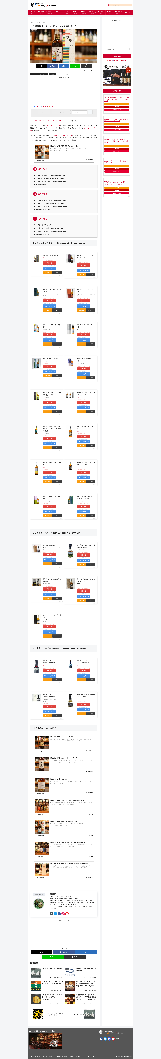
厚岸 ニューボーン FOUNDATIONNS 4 (49, 662)
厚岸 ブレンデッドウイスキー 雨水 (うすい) (85, 256)
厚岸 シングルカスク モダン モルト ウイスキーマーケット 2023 (86, 581)
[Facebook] (101, 1039)
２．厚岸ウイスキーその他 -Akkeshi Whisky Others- (49, 178)
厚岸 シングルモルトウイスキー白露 (85, 427)
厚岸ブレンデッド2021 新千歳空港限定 (52, 580)
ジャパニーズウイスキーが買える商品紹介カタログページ (49, 121)
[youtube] (113, 1039)
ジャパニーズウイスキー (52, 125)
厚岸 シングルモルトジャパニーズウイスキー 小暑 (85, 497)
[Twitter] (105, 1039)
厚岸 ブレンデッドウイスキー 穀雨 (52, 497)
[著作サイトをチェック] (51, 913)
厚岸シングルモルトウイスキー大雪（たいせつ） (86, 394)
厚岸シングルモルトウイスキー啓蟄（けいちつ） (52, 394)
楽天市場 (117, 106)
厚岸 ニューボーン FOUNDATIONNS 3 (83, 662)
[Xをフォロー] (55, 913)
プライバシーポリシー (88, 1056)
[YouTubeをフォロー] (67, 913)
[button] (110, 5)
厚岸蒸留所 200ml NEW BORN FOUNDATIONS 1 (86, 696)
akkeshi (61, 74)
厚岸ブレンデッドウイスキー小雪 (52, 463)
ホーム (31, 1056)
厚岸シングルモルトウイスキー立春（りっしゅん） (86, 463)
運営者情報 (49, 1056)
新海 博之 (53, 894)
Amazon (117, 104)
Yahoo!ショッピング (117, 109)
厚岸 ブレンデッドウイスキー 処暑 (85, 290)
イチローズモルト (67, 135)
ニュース (35, 74)
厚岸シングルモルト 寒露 (50, 255)
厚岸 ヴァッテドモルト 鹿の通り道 (52, 616)
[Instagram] (109, 1039)
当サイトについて (39, 1056)
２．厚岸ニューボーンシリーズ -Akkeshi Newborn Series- (51, 181)
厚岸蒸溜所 (53, 74)
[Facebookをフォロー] (59, 913)
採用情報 (64, 1056)
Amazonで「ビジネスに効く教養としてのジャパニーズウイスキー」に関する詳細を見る (116, 141)
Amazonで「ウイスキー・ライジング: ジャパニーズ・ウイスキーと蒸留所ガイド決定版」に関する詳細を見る (116, 182)
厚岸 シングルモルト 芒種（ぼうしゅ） (52, 290)
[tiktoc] (117, 1038)
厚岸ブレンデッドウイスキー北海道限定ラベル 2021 (86, 546)
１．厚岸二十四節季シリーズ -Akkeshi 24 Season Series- (50, 175)
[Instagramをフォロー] (63, 913)
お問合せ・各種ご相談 (74, 1056)
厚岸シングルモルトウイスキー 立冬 (52, 326)
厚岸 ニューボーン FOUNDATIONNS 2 (49, 696)
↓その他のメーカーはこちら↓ (43, 184)
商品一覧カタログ (44, 74)
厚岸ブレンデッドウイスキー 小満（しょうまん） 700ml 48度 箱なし (52, 429)
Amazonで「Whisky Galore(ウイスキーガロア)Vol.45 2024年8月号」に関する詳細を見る (116, 99)
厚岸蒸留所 (68, 74)
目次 (39, 169)
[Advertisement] (63, 91)
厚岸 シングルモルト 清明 (50, 358)
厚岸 (44, 257)
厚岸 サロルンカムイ (49, 545)
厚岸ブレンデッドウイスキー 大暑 (85, 360)
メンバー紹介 (57, 1056)
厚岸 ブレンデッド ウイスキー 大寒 (86, 326)
